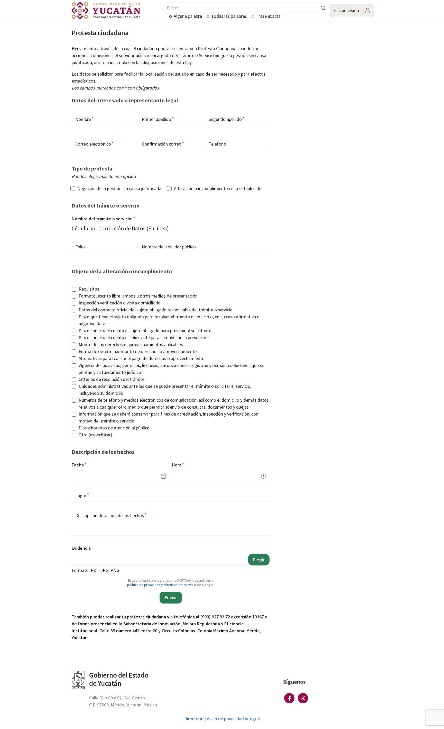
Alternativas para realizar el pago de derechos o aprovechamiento (142, 358)
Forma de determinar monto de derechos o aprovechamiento (138, 351)
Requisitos (89, 289)
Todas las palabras (229, 16)
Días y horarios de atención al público (114, 428)
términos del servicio (180, 584)
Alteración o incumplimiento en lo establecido (218, 188)
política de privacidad (143, 584)
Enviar (171, 597)
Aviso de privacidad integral (233, 719)
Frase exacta (268, 16)
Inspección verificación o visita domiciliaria (119, 303)
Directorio (193, 719)
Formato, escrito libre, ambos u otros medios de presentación (138, 296)
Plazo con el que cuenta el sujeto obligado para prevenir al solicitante (145, 331)
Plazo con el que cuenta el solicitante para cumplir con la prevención (144, 337)
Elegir (258, 560)
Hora (176, 465)
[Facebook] (289, 698)
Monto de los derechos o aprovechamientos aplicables (131, 344)
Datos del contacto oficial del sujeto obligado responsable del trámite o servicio (156, 310)
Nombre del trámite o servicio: (102, 219)
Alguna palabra (188, 16)
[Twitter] (303, 698)
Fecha (78, 465)
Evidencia (81, 548)
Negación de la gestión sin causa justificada (119, 188)
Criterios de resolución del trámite (111, 379)
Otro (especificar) (95, 435)
